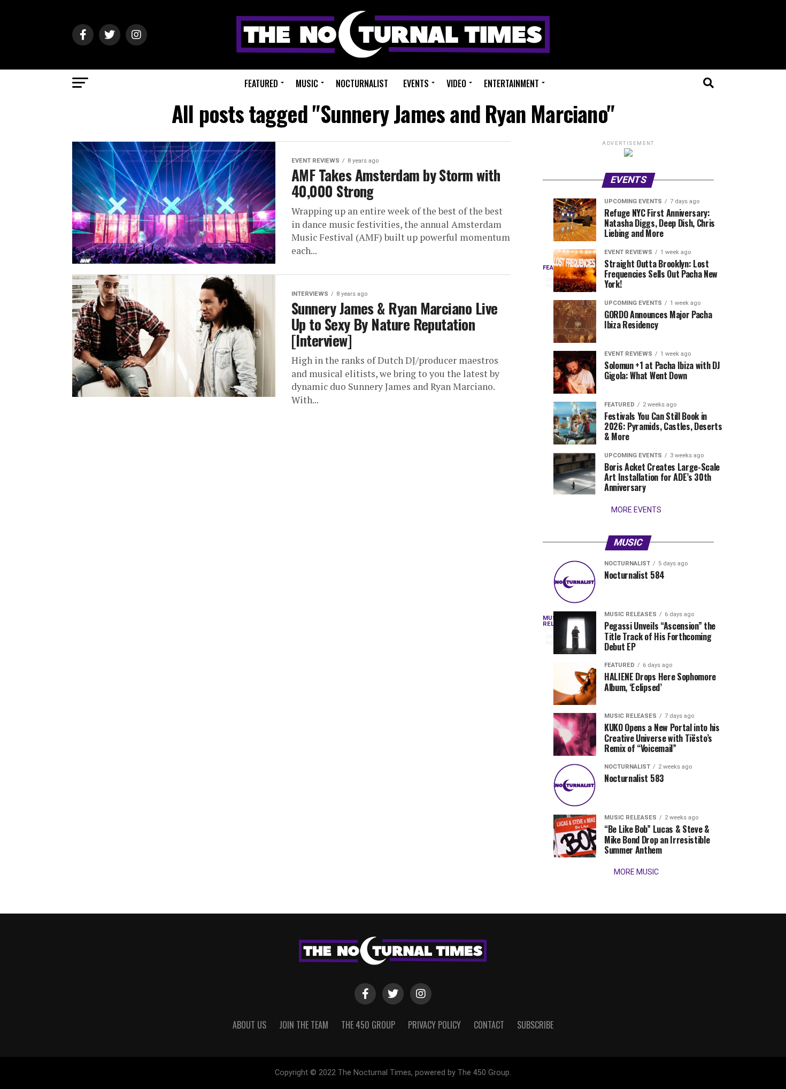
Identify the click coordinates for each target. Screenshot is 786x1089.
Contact (489, 1024)
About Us (249, 1024)
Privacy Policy (434, 1024)
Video (456, 83)
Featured (261, 83)
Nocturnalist (362, 83)
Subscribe (535, 1024)
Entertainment (511, 83)
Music (307, 83)
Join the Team (303, 1024)
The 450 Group (368, 1024)
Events (416, 83)
